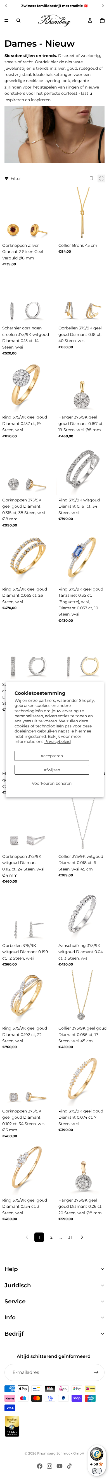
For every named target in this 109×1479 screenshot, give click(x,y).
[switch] (97, 1471)
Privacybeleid (57, 741)
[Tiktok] (69, 1466)
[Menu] (6, 20)
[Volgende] (82, 1237)
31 (70, 1237)
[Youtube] (59, 1466)
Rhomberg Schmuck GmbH (60, 1453)
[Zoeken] (18, 20)
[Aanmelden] (96, 1372)
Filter (16, 178)
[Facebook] (39, 1466)
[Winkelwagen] (102, 20)
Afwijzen (52, 769)
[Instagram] (49, 1466)
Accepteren (52, 755)
